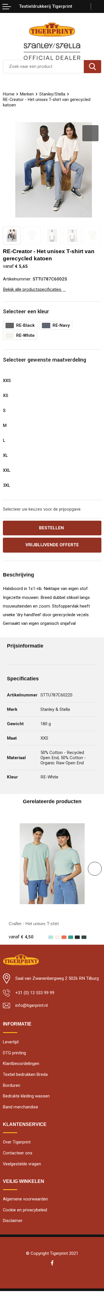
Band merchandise (20, 1107)
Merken (27, 94)
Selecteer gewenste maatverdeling (44, 360)
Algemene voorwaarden (25, 1199)
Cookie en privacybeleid (25, 1210)
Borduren (11, 1085)
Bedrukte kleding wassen (26, 1096)
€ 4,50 (21, 937)
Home (8, 94)
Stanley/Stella (52, 94)
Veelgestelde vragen (22, 1163)
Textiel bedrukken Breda (25, 1074)
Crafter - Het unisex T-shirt (34, 923)
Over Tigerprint (17, 1142)
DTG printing (14, 1052)
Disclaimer (13, 1220)
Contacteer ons (17, 1153)
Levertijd (10, 1042)
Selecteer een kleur (26, 311)
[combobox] (43, 66)
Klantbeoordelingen (21, 1063)
